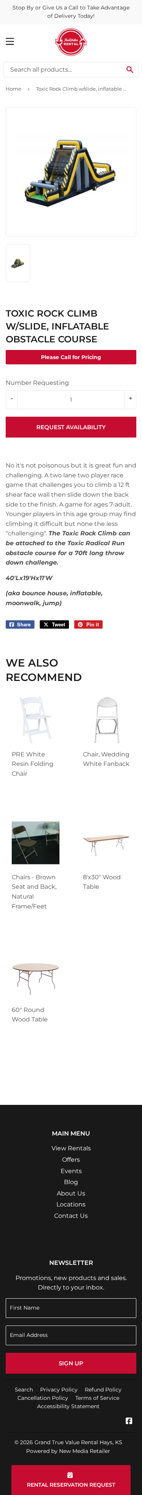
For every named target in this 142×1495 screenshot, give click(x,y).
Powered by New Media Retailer (68, 1451)
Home (13, 89)
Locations (71, 1204)
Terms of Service (97, 1398)
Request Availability (71, 427)
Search (24, 1390)
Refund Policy (103, 1390)
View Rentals (71, 1148)
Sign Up (71, 1363)
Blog (71, 1182)
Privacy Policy (59, 1390)
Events (71, 1171)
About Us (71, 1193)
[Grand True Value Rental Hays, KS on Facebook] (129, 1421)
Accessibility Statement (68, 1406)
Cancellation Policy (42, 1398)
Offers (71, 1159)
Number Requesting (37, 382)
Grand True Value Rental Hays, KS (78, 1442)
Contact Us (71, 1215)
